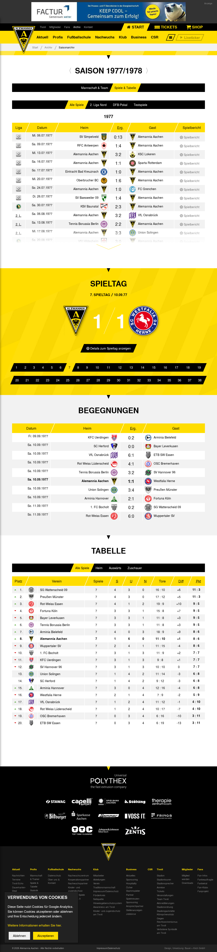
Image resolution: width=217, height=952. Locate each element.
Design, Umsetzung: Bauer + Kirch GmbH (184, 948)
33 (149, 380)
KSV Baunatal (90, 206)
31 (129, 380)
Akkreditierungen (165, 903)
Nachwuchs (104, 37)
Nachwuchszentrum (78, 875)
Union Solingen (98, 489)
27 (88, 380)
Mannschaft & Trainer (36, 877)
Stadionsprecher (165, 883)
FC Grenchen (147, 189)
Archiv (77, 27)
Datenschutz (54, 875)
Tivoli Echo (17, 883)
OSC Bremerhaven (166, 463)
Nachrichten (18, 875)
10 (97, 367)
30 (118, 380)
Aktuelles (130, 875)
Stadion (160, 875)
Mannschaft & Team (94, 88)
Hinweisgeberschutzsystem (107, 903)
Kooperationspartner (78, 879)
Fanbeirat (202, 883)
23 (47, 380)
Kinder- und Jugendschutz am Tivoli (106, 912)
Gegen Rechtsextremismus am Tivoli (167, 922)
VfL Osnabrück (148, 215)
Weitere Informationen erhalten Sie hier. (35, 925)
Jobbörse (131, 913)
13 (131, 367)
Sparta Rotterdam (150, 163)
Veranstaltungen (165, 895)
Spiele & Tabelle (125, 88)
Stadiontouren (164, 879)
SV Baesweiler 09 (87, 197)
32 (139, 380)
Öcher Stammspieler (133, 889)
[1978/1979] (147, 70)
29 (108, 380)
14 (142, 367)
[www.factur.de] (108, 11)
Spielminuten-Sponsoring (133, 900)
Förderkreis (99, 895)
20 (17, 380)
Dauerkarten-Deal (19, 889)
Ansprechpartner (134, 906)
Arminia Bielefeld (165, 437)
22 (37, 380)
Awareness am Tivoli (104, 906)
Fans (67, 27)
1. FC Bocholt (99, 507)
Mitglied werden (185, 877)
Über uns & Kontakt (54, 881)
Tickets (160, 891)
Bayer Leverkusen (166, 446)
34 (159, 380)
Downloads (187, 882)
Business (138, 37)
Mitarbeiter (98, 875)
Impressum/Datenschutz (106, 891)
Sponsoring (132, 879)
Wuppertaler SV (164, 515)
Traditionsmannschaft (104, 887)
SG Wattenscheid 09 (167, 507)
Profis (58, 37)
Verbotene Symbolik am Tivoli (167, 930)
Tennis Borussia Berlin (84, 223)
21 (27, 380)
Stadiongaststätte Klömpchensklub (166, 912)
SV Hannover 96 (164, 472)
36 (179, 380)
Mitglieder (55, 27)
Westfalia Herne (164, 481)
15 (154, 367)
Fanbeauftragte (205, 879)
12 (119, 367)
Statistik (34, 890)
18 (188, 367)
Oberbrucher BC (88, 180)
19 (199, 367)
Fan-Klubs (203, 887)
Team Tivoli (162, 899)
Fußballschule (79, 37)
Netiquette (98, 899)
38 (200, 380)
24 (58, 380)
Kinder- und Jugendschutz (75, 889)
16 (165, 367)
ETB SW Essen (164, 455)
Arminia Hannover (97, 498)
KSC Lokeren (147, 154)
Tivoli (43, 27)
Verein (96, 883)
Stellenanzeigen (134, 910)
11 (108, 367)
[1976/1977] (70, 70)
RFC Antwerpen (88, 145)
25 (68, 380)
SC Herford (101, 446)
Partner (130, 894)
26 (78, 380)
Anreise (161, 887)
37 (189, 380)
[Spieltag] (114, 438)
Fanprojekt (203, 891)
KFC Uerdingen (98, 437)
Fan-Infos (202, 875)
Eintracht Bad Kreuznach (82, 171)
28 (98, 380)
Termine (16, 879)
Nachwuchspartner (78, 883)
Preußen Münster (165, 489)
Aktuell (42, 37)
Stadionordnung (165, 906)
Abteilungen (99, 879)
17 (176, 367)
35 (169, 380)
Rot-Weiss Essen (97, 515)
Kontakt (88, 27)
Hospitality (131, 883)
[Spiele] (103, 137)
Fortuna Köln (162, 498)
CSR (154, 37)
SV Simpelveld (89, 136)
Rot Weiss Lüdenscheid (93, 463)
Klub (123, 37)
